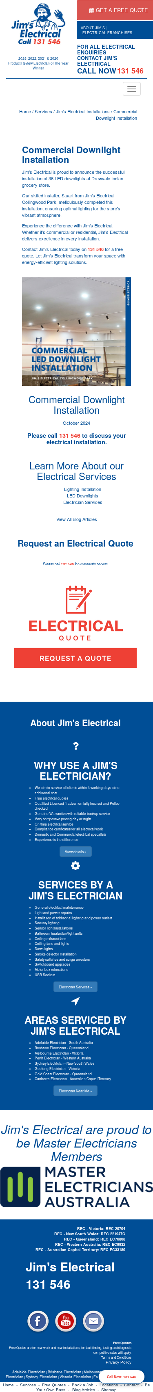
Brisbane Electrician (50, 1047)
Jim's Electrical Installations (83, 111)
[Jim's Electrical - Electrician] (38, 23)
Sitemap (109, 1390)
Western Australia (77, 1057)
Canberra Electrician (51, 1078)
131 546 (96, 249)
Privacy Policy (118, 1362)
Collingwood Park (39, 202)
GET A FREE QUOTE (121, 10)
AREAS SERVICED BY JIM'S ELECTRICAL (75, 1025)
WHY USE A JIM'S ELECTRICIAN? (76, 770)
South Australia (81, 1042)
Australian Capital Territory (90, 1078)
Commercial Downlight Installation (116, 114)
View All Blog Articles (76, 519)
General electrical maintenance (59, 907)
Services (43, 111)
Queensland (79, 1047)
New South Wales (80, 1063)
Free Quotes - (57, 1385)
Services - (31, 1385)
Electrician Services (82, 502)
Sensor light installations (54, 927)
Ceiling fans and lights (52, 943)
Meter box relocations (51, 969)
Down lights (44, 948)
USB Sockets (45, 974)
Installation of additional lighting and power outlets (73, 917)
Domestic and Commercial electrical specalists (70, 834)
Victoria (78, 1052)
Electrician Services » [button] (75, 986)
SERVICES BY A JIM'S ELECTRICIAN (75, 890)
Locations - (112, 1385)
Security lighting (47, 922)
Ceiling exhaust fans (50, 938)
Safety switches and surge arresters (62, 959)
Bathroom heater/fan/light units (58, 933)
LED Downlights (82, 495)
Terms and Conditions (116, 1357)
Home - (11, 1385)
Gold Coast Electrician (52, 1073)
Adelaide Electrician (50, 1042)
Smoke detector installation (56, 953)
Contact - (134, 1385)
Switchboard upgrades (52, 964)
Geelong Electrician (50, 1068)
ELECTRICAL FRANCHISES (107, 33)
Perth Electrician (47, 1057)
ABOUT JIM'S (93, 28)
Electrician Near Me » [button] (75, 1090)
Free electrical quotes (51, 797)
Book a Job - (86, 1385)
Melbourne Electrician (52, 1052)
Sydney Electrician (49, 1063)
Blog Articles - (86, 1390)
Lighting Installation (82, 489)
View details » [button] (75, 851)
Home (25, 111)
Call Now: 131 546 (121, 1376)
